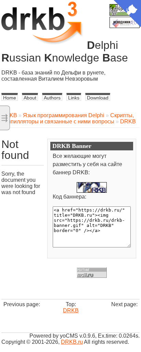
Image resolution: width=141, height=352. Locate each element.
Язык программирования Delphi (63, 115)
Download (97, 97)
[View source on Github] (127, 14)
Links (73, 97)
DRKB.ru (72, 342)
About (30, 97)
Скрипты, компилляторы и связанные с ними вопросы (67, 118)
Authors (52, 97)
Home (9, 97)
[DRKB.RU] (92, 187)
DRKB (128, 121)
